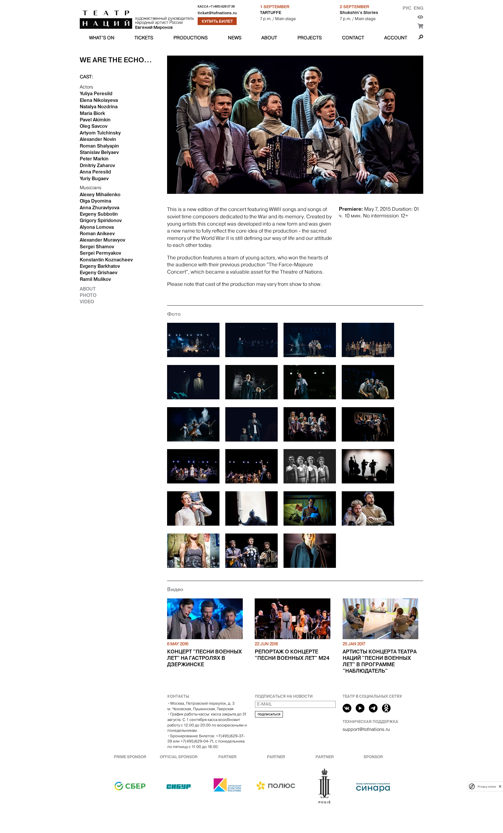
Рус (407, 8)
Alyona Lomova (97, 227)
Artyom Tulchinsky (100, 133)
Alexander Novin (98, 139)
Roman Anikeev (97, 233)
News (234, 37)
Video (87, 301)
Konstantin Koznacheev (106, 260)
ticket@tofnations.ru (217, 12)
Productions (190, 37)
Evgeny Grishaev (98, 272)
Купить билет (217, 21)
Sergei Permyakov (100, 253)
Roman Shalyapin (99, 146)
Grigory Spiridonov (101, 220)
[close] (500, 786)
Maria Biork (92, 113)
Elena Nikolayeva (99, 100)
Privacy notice (487, 786)
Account (395, 37)
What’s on (101, 37)
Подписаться (269, 714)
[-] (193, 341)
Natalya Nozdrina (99, 106)
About (269, 37)
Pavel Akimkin (95, 120)
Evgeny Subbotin (99, 214)
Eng (418, 8)
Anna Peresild (95, 172)
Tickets (143, 37)
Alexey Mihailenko (100, 194)
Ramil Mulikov (95, 279)
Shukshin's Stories (359, 12)
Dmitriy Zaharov (97, 165)
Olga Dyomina (95, 201)
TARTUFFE (270, 12)
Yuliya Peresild (96, 93)
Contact (353, 37)
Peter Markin (94, 159)
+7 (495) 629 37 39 (222, 6)
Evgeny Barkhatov (100, 266)
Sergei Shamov (97, 246)
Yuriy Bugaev (94, 178)
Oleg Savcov (93, 126)
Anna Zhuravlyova (99, 207)
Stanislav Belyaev (99, 152)
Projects (309, 37)
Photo (88, 295)
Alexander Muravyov (102, 240)
